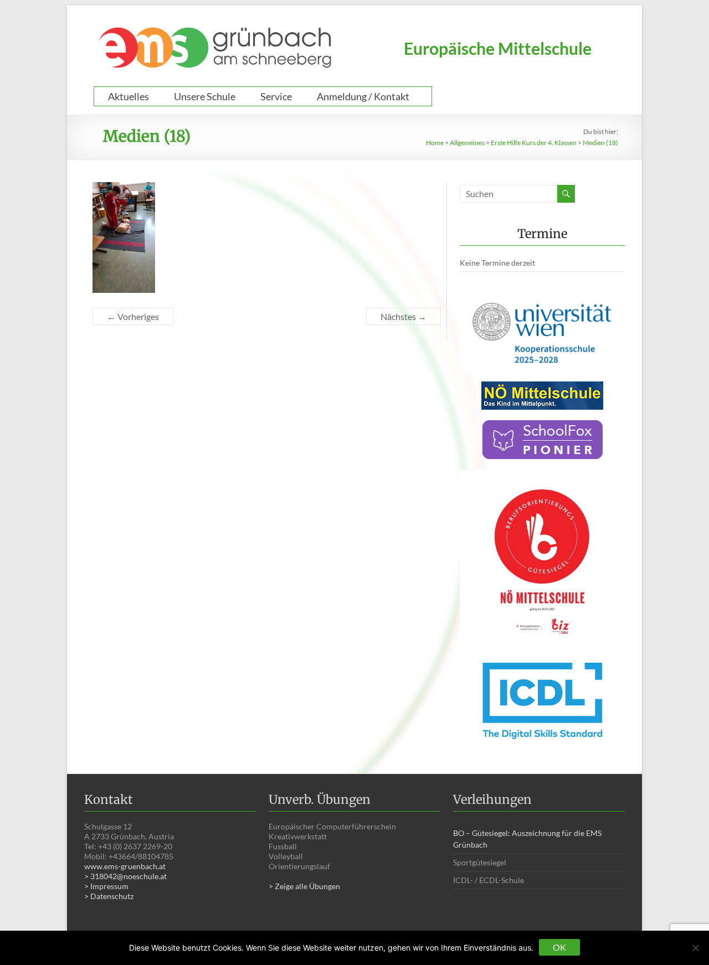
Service (276, 96)
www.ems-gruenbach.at (125, 866)
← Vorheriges (133, 316)
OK (559, 947)
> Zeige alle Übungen (304, 886)
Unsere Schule (204, 96)
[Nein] (695, 947)
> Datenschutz (108, 896)
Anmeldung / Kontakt (363, 96)
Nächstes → (404, 316)
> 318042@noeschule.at (125, 876)
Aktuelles (128, 96)
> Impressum (106, 886)
